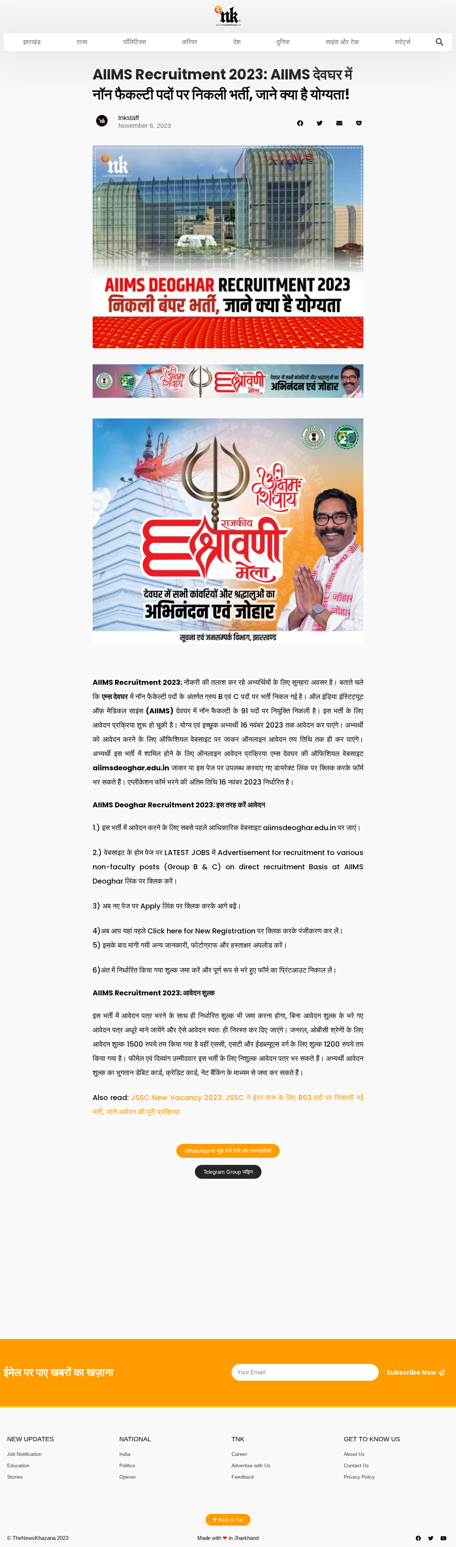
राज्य (82, 42)
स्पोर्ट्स (402, 42)
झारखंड (32, 42)
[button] (439, 42)
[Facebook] (418, 1538)
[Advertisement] (228, 1236)
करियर (189, 42)
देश (237, 42)
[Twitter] (431, 1538)
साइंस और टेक (342, 42)
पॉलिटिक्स (134, 42)
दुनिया (283, 42)
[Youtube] (443, 1538)
